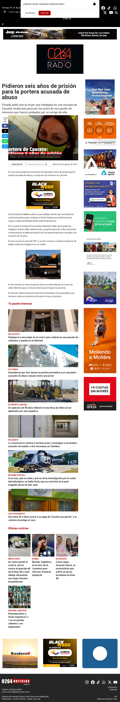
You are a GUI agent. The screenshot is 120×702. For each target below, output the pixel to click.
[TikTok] (109, 8)
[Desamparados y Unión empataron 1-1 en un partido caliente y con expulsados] (19, 597)
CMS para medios (103, 699)
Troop (115, 699)
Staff (28, 697)
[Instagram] (87, 682)
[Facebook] (103, 8)
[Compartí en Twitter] (5, 131)
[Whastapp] (115, 8)
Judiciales (15, 164)
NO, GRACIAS (30, 13)
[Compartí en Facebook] (5, 126)
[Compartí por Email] (5, 136)
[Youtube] (111, 12)
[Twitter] (105, 12)
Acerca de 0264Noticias (40, 697)
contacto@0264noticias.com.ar (18, 692)
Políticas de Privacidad (10, 697)
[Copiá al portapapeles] (5, 146)
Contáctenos (112, 687)
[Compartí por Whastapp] (5, 141)
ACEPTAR (44, 13)
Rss (115, 697)
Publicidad (113, 689)
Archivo (22, 697)
